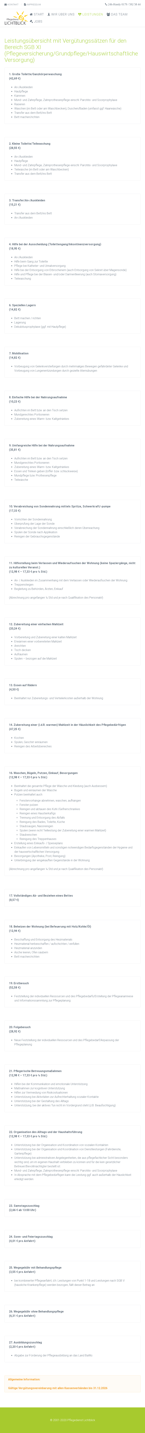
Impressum (33, 4)
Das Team (119, 14)
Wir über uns (62, 14)
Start (38, 14)
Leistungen (92, 14)
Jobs (37, 21)
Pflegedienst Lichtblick (81, 1420)
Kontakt (13, 4)
